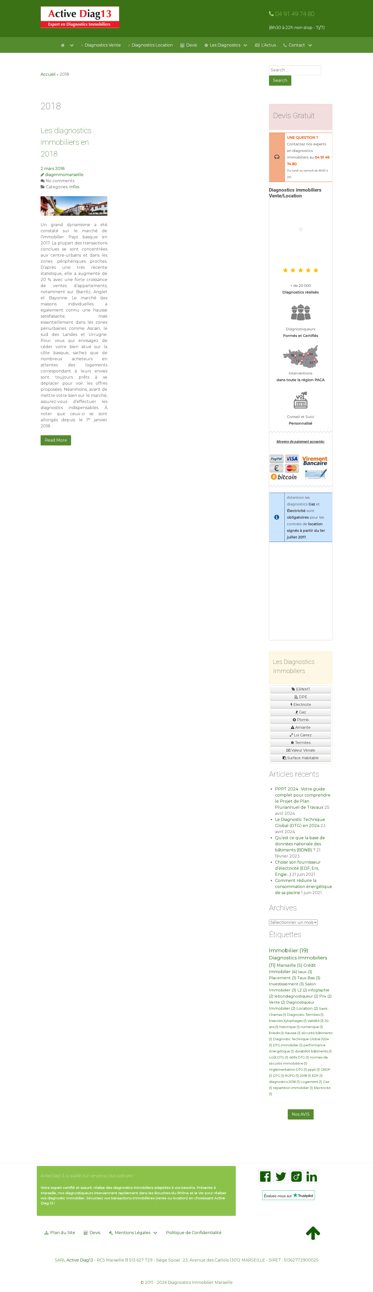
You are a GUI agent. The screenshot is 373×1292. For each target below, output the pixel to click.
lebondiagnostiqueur (296, 996)
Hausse (292, 1033)
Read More (56, 440)
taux (305, 971)
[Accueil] (67, 45)
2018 (305, 1076)
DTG (278, 1076)
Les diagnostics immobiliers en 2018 (66, 142)
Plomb (302, 720)
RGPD (292, 1076)
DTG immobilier (287, 1045)
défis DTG (299, 1057)
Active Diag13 (79, 1260)
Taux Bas (308, 977)
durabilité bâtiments (313, 1051)
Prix (325, 996)
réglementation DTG (288, 1069)
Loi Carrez (302, 735)
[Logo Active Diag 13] (80, 16)
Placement (282, 977)
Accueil (48, 74)
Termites (302, 742)
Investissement (286, 984)
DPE (302, 697)
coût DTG (278, 1057)
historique (289, 1027)
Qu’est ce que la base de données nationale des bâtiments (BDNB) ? (300, 843)
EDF (317, 1076)
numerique (312, 1027)
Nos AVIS (301, 1114)
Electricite (301, 704)
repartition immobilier (293, 1088)
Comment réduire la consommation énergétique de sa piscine (303, 886)
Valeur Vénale (302, 750)
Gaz (302, 712)
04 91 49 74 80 (294, 14)
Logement (311, 1082)
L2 (302, 990)
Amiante (302, 727)
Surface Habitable (302, 758)
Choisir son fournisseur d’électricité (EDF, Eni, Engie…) (298, 868)
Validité (316, 1021)
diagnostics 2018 (284, 1082)
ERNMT (302, 689)
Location (307, 1008)
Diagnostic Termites (305, 1015)
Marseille (289, 965)
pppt (314, 1069)
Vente (277, 1002)
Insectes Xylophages (288, 1021)
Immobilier (288, 950)
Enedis (276, 1033)
